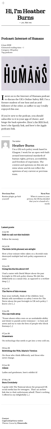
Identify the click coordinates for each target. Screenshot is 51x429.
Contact (5, 418)
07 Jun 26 (6, 333)
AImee (5, 368)
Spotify (16, 125)
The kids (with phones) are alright (18, 249)
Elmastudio (22, 423)
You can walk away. (11, 313)
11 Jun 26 (5, 311)
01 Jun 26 (6, 365)
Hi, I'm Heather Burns (25, 14)
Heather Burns (23, 145)
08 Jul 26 (5, 246)
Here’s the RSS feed (37, 122)
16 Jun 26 (6, 289)
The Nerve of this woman (14, 291)
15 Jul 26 (5, 232)
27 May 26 (6, 380)
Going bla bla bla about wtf (15, 269)
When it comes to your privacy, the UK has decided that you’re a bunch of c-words (38, 198)
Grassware (7, 336)
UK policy (14, 50)
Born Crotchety (9, 382)
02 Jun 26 (6, 348)
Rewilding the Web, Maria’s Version (19, 350)
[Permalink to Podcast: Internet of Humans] (25, 89)
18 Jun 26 (5, 266)
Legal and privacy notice (12, 421)
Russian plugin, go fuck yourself (11, 196)
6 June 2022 (6, 45)
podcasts (8, 52)
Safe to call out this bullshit (16, 234)
